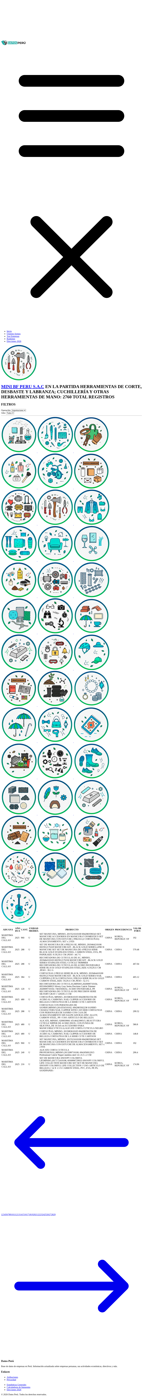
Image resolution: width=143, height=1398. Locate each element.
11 (14, 1214)
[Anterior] (71, 1212)
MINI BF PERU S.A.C (22, 386)
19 (32, 1214)
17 (28, 1214)
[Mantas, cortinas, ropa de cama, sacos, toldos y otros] (19, 560)
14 (21, 1214)
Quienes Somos (14, 334)
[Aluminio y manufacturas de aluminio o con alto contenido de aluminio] (91, 814)
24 (43, 1214)
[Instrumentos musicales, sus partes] (19, 923)
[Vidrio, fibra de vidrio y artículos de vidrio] (91, 560)
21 (36, 1214)
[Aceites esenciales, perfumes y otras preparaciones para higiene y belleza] (19, 488)
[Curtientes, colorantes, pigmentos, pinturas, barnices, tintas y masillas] (91, 850)
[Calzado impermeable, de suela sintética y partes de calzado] (91, 778)
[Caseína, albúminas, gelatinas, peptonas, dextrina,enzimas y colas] (55, 850)
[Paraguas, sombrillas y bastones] (19, 742)
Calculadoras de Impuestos (18, 1387)
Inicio (9, 331)
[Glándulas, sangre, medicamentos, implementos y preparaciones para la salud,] (19, 886)
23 (41, 1214)
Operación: (6, 410)
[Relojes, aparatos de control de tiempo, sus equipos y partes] (55, 778)
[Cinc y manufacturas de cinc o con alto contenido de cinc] (19, 669)
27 (50, 1214)
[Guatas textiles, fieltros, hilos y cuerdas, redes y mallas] (19, 633)
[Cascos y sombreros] (91, 669)
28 (52, 1214)
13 (19, 1214)
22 (39, 1214)
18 (30, 1214)
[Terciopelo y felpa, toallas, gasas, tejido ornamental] (55, 886)
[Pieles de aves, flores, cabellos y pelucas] (55, 814)
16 (25, 1214)
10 (12, 1214)
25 (45, 1214)
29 (54, 1214)
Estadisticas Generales (16, 1385)
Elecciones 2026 (14, 341)
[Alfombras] (91, 742)
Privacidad (11, 1379)
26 (48, 1214)
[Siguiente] (71, 1355)
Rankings (11, 339)
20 (34, 1214)
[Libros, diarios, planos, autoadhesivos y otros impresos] (19, 705)
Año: (3, 413)
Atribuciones (12, 1377)
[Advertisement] (71, 20)
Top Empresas (13, 336)
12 (16, 1214)
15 (23, 1214)
